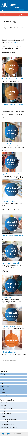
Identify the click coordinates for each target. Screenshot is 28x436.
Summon (3, 377)
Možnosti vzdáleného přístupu (8, 422)
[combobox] (21, 10)
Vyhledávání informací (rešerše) (11, 326)
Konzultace (3, 389)
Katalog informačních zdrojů (10, 263)
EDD (2, 383)
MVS (2, 380)
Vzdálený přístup (7, 297)
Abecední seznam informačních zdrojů (13, 236)
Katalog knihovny (7, 143)
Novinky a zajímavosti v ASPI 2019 (9, 427)
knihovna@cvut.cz (17, 42)
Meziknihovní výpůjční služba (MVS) (13, 79)
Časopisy (3, 416)
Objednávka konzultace (9, 352)
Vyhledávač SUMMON (9, 201)
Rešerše (3, 392)
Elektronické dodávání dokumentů (12, 105)
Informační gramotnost (7, 408)
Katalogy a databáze (6, 413)
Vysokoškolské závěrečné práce (9, 419)
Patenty (3, 411)
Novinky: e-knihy (5, 402)
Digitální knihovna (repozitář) (10, 174)
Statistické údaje (5, 405)
